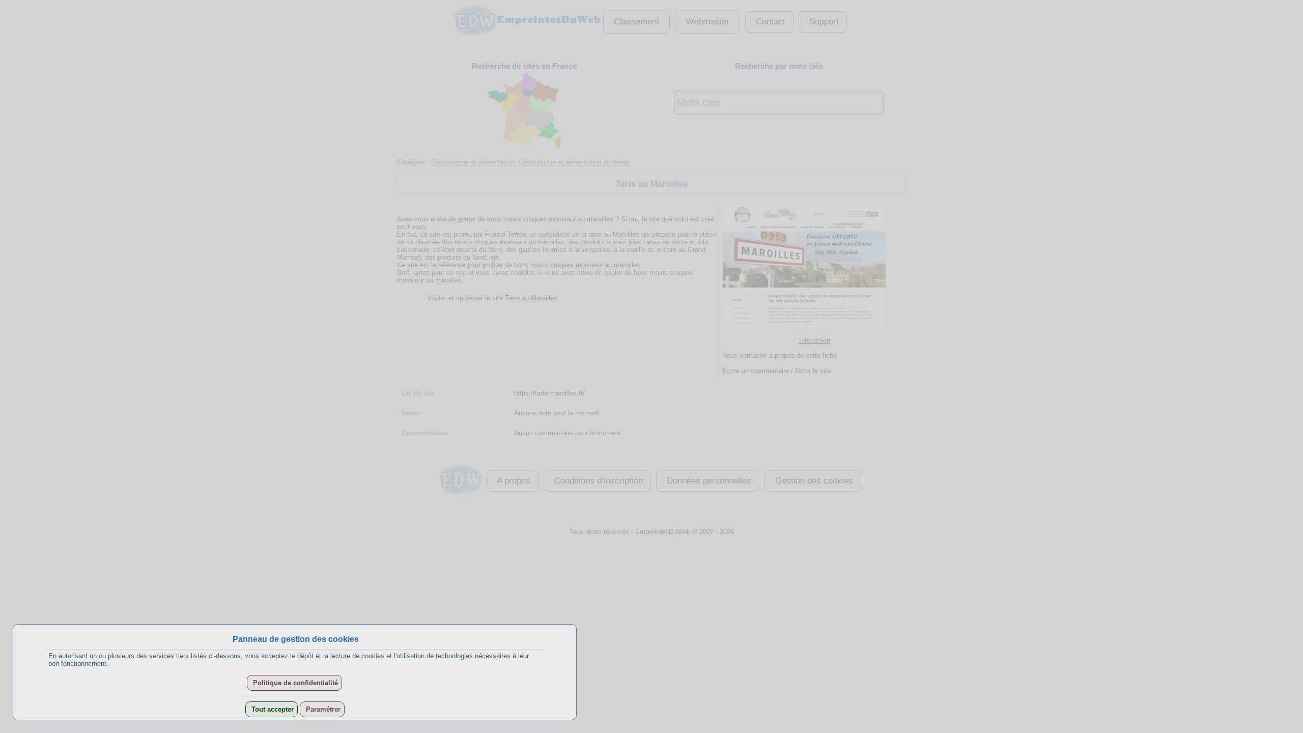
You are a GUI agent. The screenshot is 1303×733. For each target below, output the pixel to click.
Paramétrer (322, 709)
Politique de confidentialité (294, 683)
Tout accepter (271, 709)
